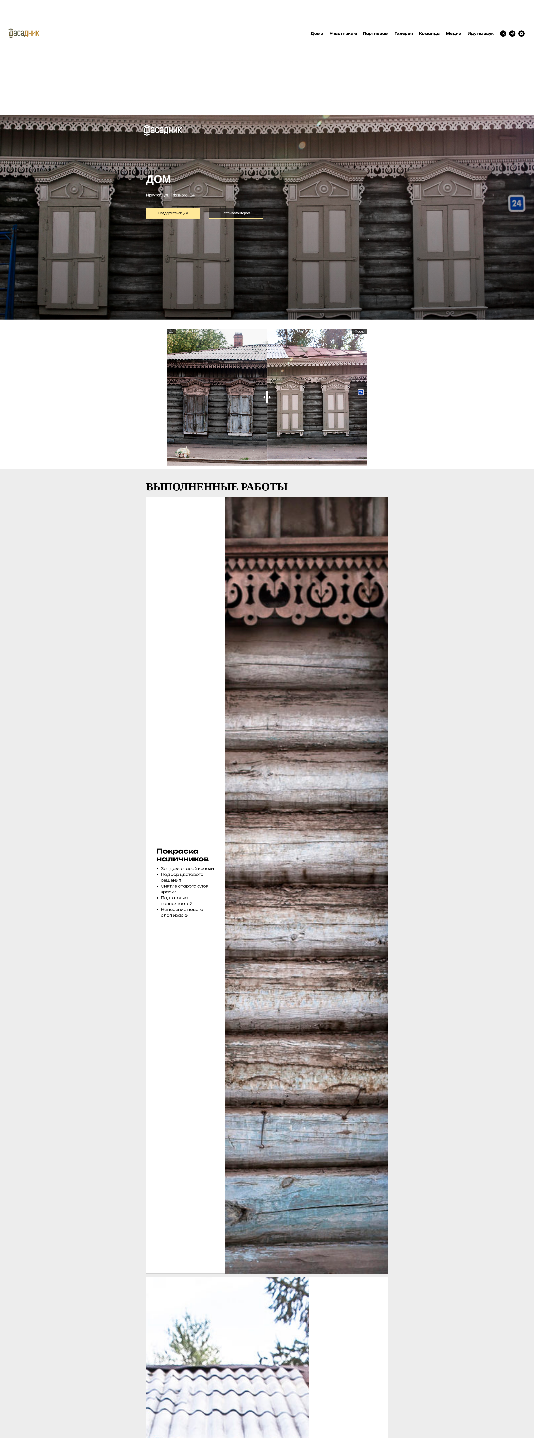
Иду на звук (481, 33)
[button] (236, 213)
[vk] (503, 33)
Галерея (404, 33)
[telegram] (512, 33)
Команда (429, 33)
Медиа (453, 33)
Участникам (343, 33)
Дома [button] (316, 33)
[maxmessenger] (521, 33)
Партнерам (375, 33)
